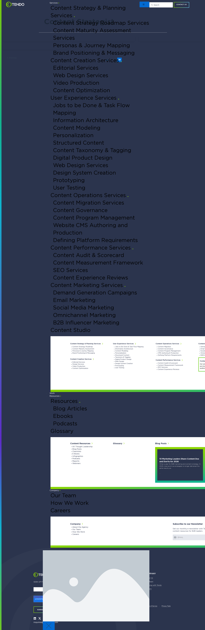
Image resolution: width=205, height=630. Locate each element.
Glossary (117, 443)
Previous (12, 58)
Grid (28, 39)
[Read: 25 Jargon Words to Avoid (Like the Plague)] (31, 38)
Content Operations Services (167, 344)
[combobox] (161, 4)
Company (75, 524)
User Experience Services (123, 344)
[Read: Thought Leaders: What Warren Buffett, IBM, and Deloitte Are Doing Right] (171, 38)
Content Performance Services (168, 360)
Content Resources (80, 443)
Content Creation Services (81, 359)
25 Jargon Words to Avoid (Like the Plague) (32, 40)
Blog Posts (161, 443)
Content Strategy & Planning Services (85, 344)
